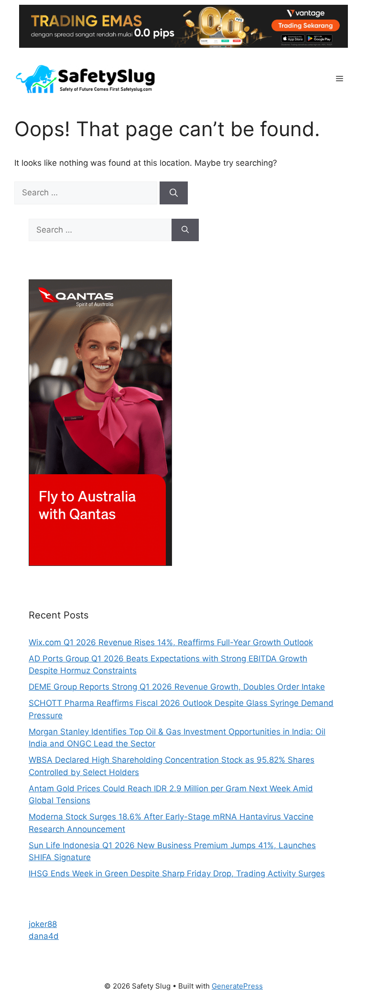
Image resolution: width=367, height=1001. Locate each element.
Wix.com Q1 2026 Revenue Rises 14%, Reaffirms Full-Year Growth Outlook (171, 642)
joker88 (43, 924)
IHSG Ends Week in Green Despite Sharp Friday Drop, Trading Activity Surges (177, 873)
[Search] (174, 192)
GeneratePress (237, 985)
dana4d (44, 936)
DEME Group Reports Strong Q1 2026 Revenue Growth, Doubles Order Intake (177, 687)
